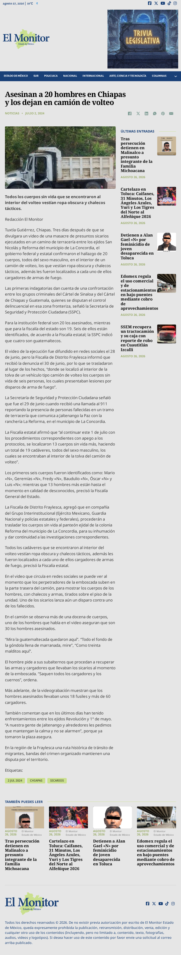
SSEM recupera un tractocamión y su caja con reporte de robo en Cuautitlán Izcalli (137, 338)
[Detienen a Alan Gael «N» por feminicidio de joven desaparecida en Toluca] (166, 242)
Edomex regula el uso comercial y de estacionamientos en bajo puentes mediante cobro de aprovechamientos (139, 292)
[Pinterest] (163, 113)
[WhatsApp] (154, 113)
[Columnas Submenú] (175, 76)
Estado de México (16, 75)
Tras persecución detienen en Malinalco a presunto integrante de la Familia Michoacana (136, 154)
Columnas (159, 75)
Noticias (12, 113)
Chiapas (36, 780)
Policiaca (51, 75)
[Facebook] (129, 113)
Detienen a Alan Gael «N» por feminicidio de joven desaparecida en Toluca (137, 246)
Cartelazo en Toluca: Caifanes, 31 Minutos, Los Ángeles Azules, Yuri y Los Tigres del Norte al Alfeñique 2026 (137, 202)
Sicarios (57, 780)
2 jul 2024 (15, 780)
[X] (138, 113)
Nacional (70, 75)
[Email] (171, 113)
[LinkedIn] (146, 113)
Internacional (93, 75)
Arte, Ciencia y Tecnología (127, 75)
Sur (35, 75)
